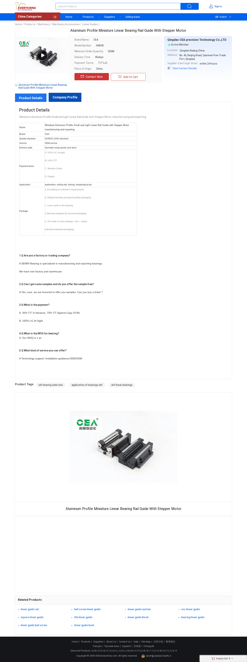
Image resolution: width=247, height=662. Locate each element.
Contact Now (94, 76)
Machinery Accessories (66, 24)
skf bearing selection (51, 384)
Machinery (44, 24)
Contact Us (125, 642)
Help (135, 642)
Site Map (146, 642)
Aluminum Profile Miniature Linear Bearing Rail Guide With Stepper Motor (42, 86)
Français (97, 646)
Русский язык (112, 646)
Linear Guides (90, 24)
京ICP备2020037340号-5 (158, 656)
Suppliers (109, 16)
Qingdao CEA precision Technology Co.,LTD (196, 39)
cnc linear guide (190, 609)
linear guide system (139, 609)
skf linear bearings (122, 384)
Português (149, 646)
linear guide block (138, 617)
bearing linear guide (192, 617)
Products (88, 16)
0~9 (175, 650)
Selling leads (132, 16)
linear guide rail (30, 609)
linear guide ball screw (34, 625)
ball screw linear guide (87, 609)
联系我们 (170, 642)
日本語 (137, 646)
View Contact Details (185, 68)
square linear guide (32, 617)
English (223, 17)
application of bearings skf (87, 384)
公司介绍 (158, 642)
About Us (111, 642)
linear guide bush (84, 625)
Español (126, 646)
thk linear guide (83, 617)
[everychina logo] (25, 6)
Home (68, 16)
